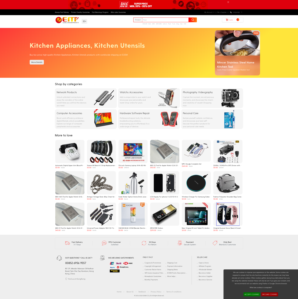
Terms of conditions (173, 292)
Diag (177, 24)
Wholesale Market (205, 269)
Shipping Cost (172, 263)
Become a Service (205, 280)
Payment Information (174, 266)
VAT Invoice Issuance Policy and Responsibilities (161, 273)
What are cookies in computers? (261, 287)
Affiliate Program (205, 266)
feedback (142, 292)
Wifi (185, 24)
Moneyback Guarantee (153, 276)
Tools (173, 24)
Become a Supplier (205, 276)
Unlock (165, 24)
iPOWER (145, 24)
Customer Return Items (153, 269)
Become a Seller (205, 273)
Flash (169, 24)
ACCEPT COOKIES (251, 294)
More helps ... (171, 276)
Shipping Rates (172, 269)
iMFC (153, 24)
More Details (36, 62)
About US (130, 292)
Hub (181, 24)
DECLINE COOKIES (269, 294)
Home (119, 292)
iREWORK (159, 24)
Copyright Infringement (153, 266)
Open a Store (204, 263)
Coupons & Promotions (153, 263)
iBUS (149, 24)
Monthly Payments (151, 280)
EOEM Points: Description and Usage (180, 273)
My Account (208, 12)
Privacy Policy (156, 292)
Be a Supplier (222, 12)
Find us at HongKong (76, 279)
